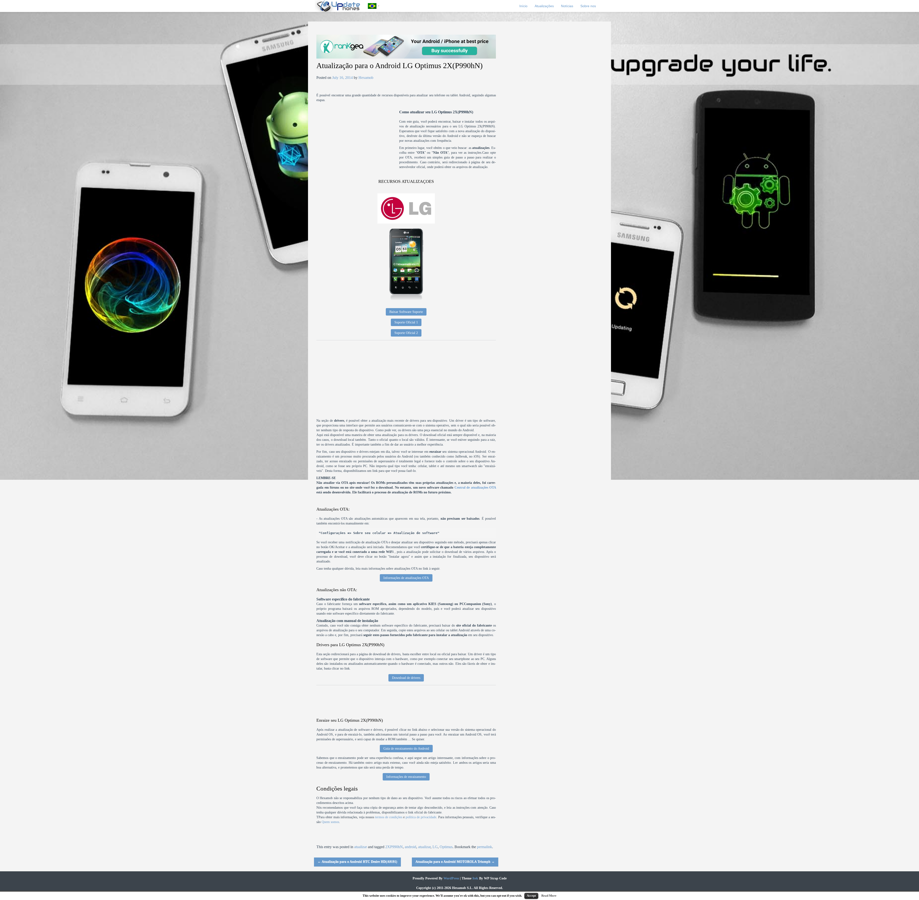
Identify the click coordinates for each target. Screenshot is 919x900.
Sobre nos (588, 6)
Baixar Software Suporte (406, 312)
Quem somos (330, 822)
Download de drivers (406, 678)
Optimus (446, 847)
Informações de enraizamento (406, 777)
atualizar (360, 847)
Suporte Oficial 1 (406, 322)
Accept (531, 895)
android (410, 847)
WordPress (451, 878)
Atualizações (544, 6)
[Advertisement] (358, 143)
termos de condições (388, 817)
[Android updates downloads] (341, 6)
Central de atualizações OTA (475, 487)
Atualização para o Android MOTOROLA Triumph (455, 861)
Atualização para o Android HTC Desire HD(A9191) (357, 861)
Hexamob (366, 78)
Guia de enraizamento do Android (406, 748)
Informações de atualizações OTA (406, 578)
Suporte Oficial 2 (406, 333)
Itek (474, 878)
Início (523, 6)
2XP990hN (394, 847)
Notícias (567, 6)
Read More (548, 895)
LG (435, 847)
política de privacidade (421, 817)
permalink (484, 847)
